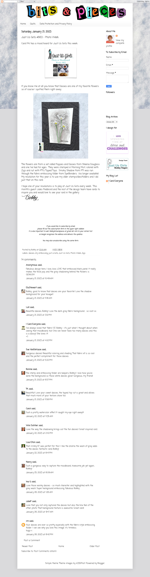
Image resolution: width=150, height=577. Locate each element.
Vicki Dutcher (32, 425)
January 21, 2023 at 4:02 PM (39, 340)
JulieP (29, 501)
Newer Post (27, 546)
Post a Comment (32, 540)
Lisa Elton (30, 442)
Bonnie (29, 369)
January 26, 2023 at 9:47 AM (39, 512)
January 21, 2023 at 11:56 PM (39, 399)
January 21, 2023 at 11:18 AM (39, 298)
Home (23, 23)
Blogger (101, 563)
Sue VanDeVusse (33, 349)
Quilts (33, 23)
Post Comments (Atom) (45, 551)
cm (27, 521)
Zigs (83, 253)
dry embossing (41, 253)
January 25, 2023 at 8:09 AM (39, 472)
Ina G (28, 481)
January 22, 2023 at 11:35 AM (39, 416)
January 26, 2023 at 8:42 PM (39, 534)
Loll (27, 307)
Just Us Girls (60, 43)
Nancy (29, 462)
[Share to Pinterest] (61, 250)
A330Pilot (80, 563)
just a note (53, 253)
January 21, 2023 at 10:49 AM (39, 278)
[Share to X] (57, 250)
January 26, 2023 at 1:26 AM (39, 492)
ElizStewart (31, 287)
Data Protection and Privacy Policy (56, 23)
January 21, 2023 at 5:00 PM (39, 360)
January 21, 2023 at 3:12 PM (39, 315)
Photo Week (76, 253)
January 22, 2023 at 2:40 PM (39, 433)
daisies (31, 253)
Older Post (94, 546)
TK (27, 388)
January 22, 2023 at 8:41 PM (39, 452)
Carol (28, 408)
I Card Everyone (33, 324)
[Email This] (54, 250)
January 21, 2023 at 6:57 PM (39, 379)
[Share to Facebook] (59, 250)
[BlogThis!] (55, 250)
